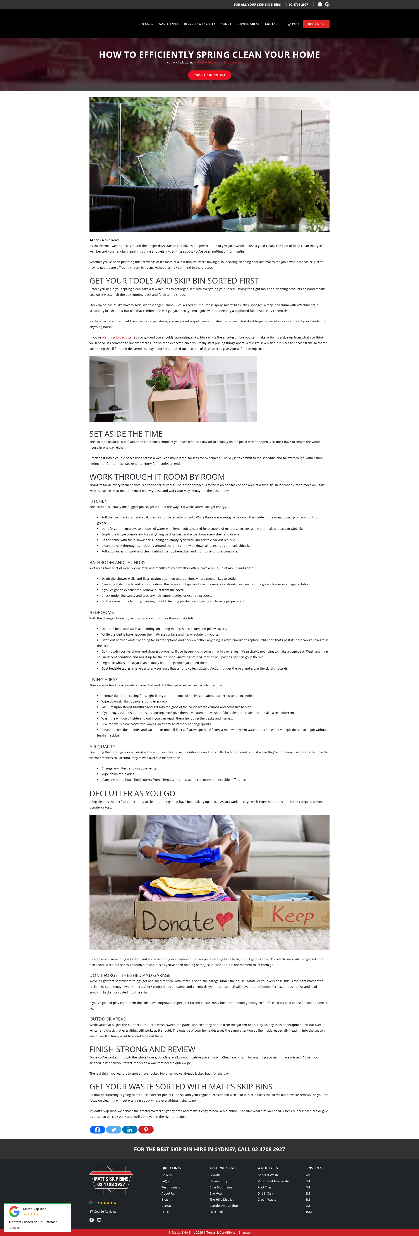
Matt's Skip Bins (183, 1232)
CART (295, 24)
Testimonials (170, 1187)
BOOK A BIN (316, 24)
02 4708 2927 (298, 4)
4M (308, 1187)
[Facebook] (320, 4)
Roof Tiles (265, 1187)
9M (308, 1206)
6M (308, 1193)
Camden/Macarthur (224, 1206)
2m (308, 1175)
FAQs (165, 1181)
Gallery (166, 1175)
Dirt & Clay (265, 1193)
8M (308, 1199)
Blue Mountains (221, 1187)
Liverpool (216, 1212)
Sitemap (245, 1232)
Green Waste (267, 1199)
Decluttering (185, 62)
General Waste (268, 1175)
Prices (165, 1212)
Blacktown (217, 1193)
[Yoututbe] (327, 4)
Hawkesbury (218, 1181)
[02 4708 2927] (111, 1194)
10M (309, 1212)
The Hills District (222, 1199)
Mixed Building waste (273, 1181)
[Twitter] (113, 1129)
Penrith (215, 1175)
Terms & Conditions (220, 1232)
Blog (164, 1199)
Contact (167, 1206)
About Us (168, 1193)
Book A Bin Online (210, 75)
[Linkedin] (129, 1129)
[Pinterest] (146, 1129)
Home (171, 62)
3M (308, 1181)
